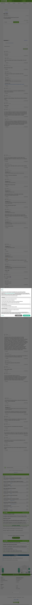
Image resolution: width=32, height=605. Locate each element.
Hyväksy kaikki (26, 315)
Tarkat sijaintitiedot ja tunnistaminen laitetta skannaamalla (9, 298)
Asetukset (18, 315)
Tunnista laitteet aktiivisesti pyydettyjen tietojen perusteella (9, 306)
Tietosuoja (2, 315)
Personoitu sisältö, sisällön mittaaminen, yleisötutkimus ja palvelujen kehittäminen (12, 301)
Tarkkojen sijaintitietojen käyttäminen (6, 305)
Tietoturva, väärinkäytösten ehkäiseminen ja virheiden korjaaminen (10, 309)
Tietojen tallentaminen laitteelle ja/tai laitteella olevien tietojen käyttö (10, 302)
